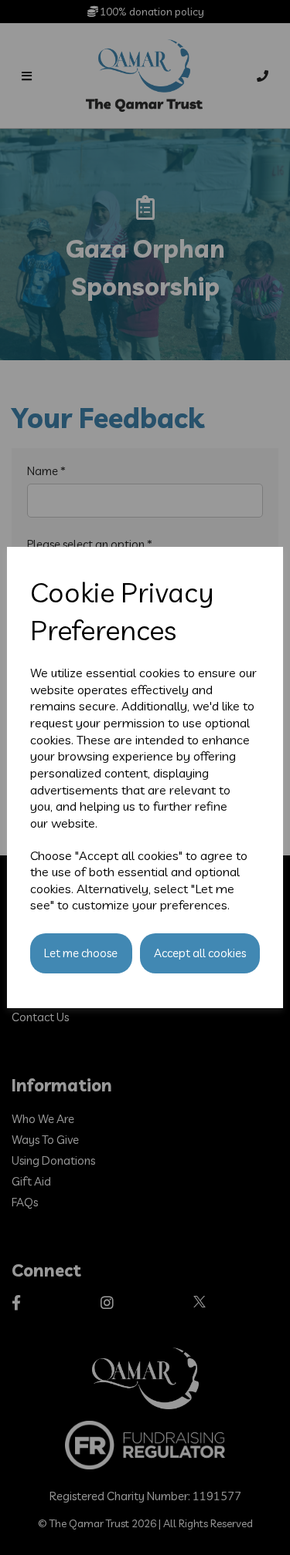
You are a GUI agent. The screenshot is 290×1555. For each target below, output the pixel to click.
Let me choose (81, 953)
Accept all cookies (200, 953)
